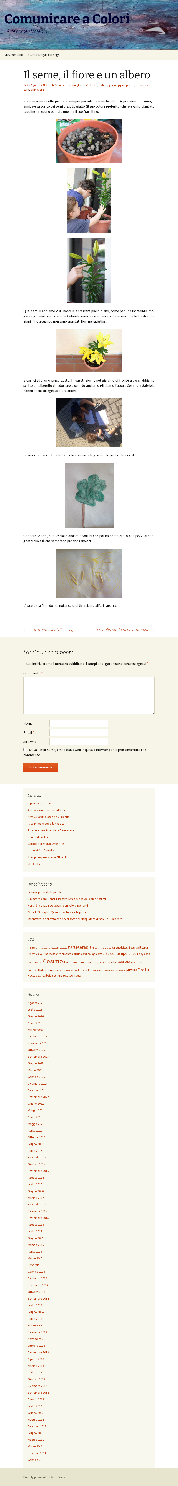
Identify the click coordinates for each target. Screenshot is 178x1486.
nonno (74, 970)
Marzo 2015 (35, 1258)
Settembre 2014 (38, 1298)
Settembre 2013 (38, 1352)
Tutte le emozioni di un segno (50, 629)
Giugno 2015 (36, 1238)
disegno (75, 962)
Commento (33, 673)
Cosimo (53, 961)
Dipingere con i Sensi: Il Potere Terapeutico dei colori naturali (67, 899)
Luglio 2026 (35, 1009)
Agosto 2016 (36, 1177)
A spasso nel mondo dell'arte (47, 810)
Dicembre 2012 (37, 1386)
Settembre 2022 (38, 1097)
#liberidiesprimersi (101, 947)
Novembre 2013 (38, 1339)
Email (28, 732)
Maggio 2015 (36, 1245)
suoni (72, 975)
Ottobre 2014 (36, 1292)
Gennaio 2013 (36, 1379)
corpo (38, 962)
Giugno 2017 (36, 1144)
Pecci (100, 970)
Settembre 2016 (38, 1171)
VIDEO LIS (34, 864)
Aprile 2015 (35, 1251)
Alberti (31, 954)
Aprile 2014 (35, 1319)
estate (103, 85)
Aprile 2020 (35, 1130)
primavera (37, 89)
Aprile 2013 (35, 1372)
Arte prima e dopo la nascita (46, 823)
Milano (67, 970)
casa (147, 954)
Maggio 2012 (36, 1419)
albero (93, 85)
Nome (29, 723)
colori (30, 962)
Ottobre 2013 (36, 1345)
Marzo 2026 (35, 1030)
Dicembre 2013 (37, 1332)
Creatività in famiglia (68, 85)
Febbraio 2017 (37, 1157)
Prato (143, 970)
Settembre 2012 (38, 1393)
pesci (107, 970)
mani (52, 970)
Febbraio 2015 (37, 1265)
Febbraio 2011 (37, 1453)
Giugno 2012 (36, 1413)
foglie (112, 962)
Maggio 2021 (36, 1110)
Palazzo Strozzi (87, 970)
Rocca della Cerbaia (39, 975)
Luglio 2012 (35, 1406)
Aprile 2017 (35, 1151)
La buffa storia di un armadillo (126, 629)
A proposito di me (39, 803)
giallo (112, 85)
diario (66, 962)
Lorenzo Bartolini (38, 970)
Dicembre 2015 (37, 1211)
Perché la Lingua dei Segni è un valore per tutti (58, 905)
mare (60, 970)
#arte (31, 947)
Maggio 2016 (36, 1198)
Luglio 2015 (35, 1231)
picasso (114, 970)
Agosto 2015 (36, 1225)
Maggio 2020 (36, 1124)
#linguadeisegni (121, 947)
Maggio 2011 (36, 1440)
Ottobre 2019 (36, 1137)
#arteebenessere (59, 947)
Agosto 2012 (36, 1399)
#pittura (141, 947)
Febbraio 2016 (37, 1204)
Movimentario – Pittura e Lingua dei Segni (32, 55)
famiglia (97, 962)
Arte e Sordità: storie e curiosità (48, 817)
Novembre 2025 (38, 1043)
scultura (57, 975)
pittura (131, 970)
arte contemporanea (120, 953)
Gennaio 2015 (36, 1272)
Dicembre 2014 (37, 1278)
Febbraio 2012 (37, 1426)
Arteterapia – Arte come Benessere (51, 830)
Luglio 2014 (35, 1305)
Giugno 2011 (36, 1433)
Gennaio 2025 (36, 1077)
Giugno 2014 (36, 1312)
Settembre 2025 (38, 1057)
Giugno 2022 (36, 1104)
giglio (121, 85)
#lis (132, 947)
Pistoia (121, 970)
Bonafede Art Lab (39, 837)
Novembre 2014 (38, 1285)
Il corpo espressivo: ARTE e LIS (48, 857)
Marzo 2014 (35, 1325)
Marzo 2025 (35, 1070)
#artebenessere (42, 947)
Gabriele (123, 961)
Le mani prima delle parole (45, 892)
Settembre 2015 (38, 1218)
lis (140, 962)
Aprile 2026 (35, 1023)
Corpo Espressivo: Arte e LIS (46, 844)
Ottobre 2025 (36, 1050)
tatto (79, 975)
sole (65, 975)
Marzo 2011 (35, 1446)
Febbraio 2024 (37, 1090)
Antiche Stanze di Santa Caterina (63, 954)
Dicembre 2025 (37, 1036)
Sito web (29, 741)
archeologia (89, 954)
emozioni (86, 962)
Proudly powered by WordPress (44, 1477)
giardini (134, 962)
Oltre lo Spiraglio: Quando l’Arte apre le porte (57, 912)
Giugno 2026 (36, 1016)
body (140, 954)
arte (99, 954)
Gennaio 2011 (36, 1460)
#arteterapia (79, 947)
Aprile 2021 (35, 1117)
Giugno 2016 (36, 1191)
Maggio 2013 (36, 1366)
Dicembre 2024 (37, 1083)
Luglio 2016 (35, 1184)
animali (39, 954)
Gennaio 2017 (36, 1164)
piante (130, 85)
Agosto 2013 (36, 1359)
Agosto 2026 (36, 1003)
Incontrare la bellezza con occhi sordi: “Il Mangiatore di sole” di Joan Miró (75, 919)
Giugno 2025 (36, 1063)
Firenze (105, 962)
